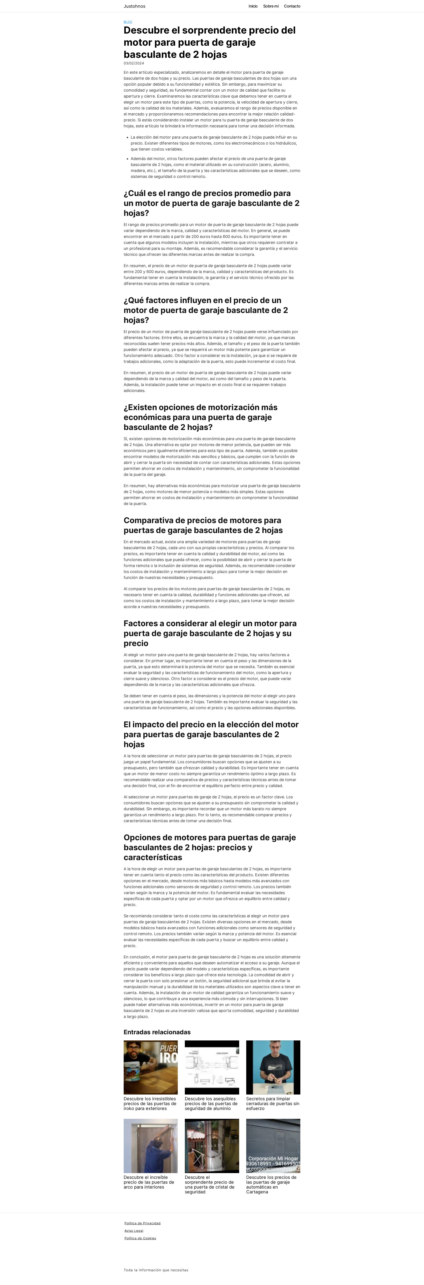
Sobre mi (270, 6)
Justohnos (134, 6)
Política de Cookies (140, 1238)
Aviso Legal (134, 1230)
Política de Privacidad (143, 1223)
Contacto (292, 6)
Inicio (253, 6)
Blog (128, 22)
